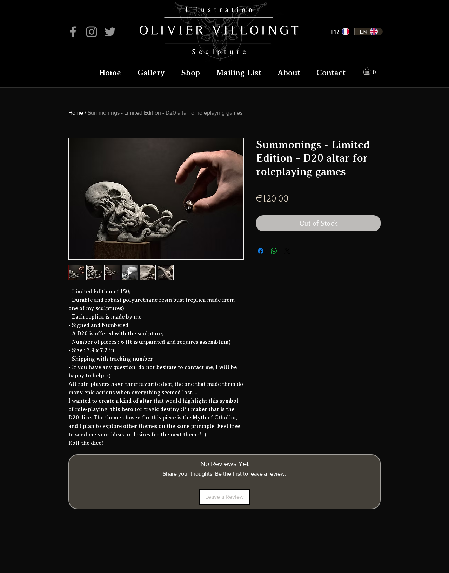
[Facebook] (73, 32)
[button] (371, 71)
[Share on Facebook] (260, 251)
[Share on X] (287, 251)
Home (75, 113)
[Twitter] (110, 32)
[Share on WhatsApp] (274, 251)
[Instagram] (91, 32)
